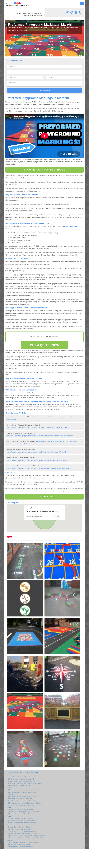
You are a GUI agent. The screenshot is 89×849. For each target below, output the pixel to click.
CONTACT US (44, 496)
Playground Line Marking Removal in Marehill (24, 790)
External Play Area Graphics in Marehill (21, 820)
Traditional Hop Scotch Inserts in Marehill (22, 831)
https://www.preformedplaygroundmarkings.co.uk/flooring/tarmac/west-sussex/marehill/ (36, 452)
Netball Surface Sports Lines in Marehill (21, 781)
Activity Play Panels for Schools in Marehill (22, 833)
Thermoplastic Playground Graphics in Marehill (24, 842)
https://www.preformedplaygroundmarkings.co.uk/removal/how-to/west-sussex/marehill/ (37, 427)
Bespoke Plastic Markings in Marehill (20, 829)
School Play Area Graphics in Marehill (21, 809)
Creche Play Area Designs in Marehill (21, 805)
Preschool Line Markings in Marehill (20, 799)
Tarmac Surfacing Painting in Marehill (21, 818)
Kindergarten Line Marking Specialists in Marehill (25, 803)
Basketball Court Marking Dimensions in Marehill (25, 783)
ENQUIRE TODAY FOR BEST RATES (44, 169)
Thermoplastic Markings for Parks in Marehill (23, 812)
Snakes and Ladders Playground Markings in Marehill (26, 836)
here (41, 204)
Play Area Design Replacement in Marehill (22, 792)
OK (58, 516)
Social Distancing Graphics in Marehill (20, 846)
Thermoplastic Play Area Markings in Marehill (22, 772)
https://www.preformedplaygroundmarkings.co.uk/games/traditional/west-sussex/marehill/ (37, 460)
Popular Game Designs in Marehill (20, 827)
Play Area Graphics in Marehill (18, 814)
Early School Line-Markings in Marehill (21, 801)
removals (45, 372)
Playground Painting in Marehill (19, 844)
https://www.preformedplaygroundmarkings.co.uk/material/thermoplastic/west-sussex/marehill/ (39, 468)
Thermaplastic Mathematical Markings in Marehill (25, 838)
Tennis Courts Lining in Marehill (19, 777)
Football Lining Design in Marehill (19, 785)
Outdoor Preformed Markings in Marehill (22, 822)
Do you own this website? (35, 516)
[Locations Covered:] (6, 3)
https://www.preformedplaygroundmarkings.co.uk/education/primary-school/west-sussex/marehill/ (40, 435)
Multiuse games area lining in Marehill (21, 779)
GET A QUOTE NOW (44, 345)
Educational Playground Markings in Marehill (23, 796)
